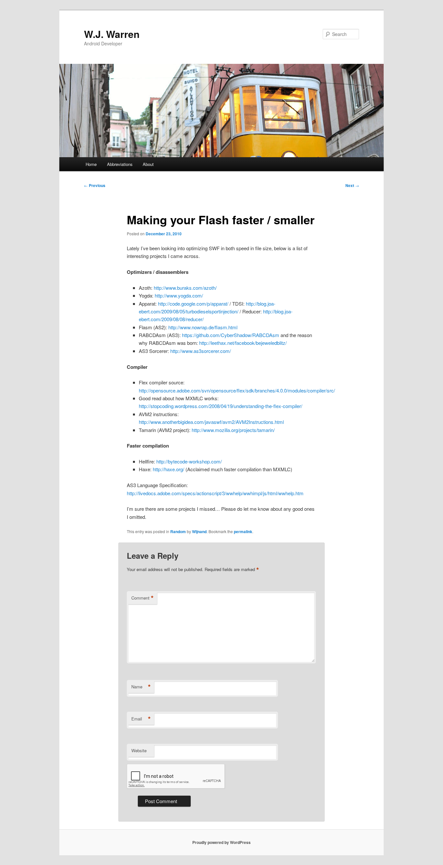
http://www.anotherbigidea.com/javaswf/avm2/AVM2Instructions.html (211, 421)
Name (141, 687)
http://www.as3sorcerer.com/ (200, 350)
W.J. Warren (111, 34)
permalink (243, 531)
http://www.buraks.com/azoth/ (185, 287)
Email (141, 719)
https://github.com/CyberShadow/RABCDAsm (230, 335)
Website (139, 750)
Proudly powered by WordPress (221, 842)
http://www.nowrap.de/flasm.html (202, 327)
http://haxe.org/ (168, 469)
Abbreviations (120, 164)
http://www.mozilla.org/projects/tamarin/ (233, 430)
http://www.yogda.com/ (179, 295)
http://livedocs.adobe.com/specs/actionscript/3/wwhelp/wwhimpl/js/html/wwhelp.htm (215, 493)
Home (91, 164)
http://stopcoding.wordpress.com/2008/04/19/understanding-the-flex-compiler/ (220, 406)
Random (178, 531)
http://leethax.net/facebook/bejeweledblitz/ (243, 342)
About (148, 164)
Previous (94, 185)
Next (352, 185)
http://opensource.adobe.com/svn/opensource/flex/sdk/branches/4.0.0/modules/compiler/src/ (237, 390)
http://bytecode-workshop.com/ (189, 461)
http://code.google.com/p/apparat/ (193, 303)
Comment (142, 598)
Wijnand (199, 531)
